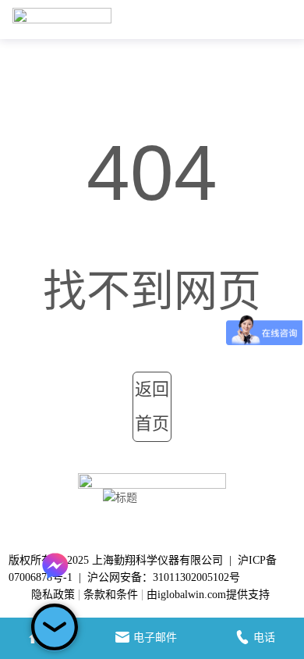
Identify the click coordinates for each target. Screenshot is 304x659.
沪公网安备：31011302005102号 (163, 577)
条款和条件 (110, 594)
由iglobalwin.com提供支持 (208, 594)
